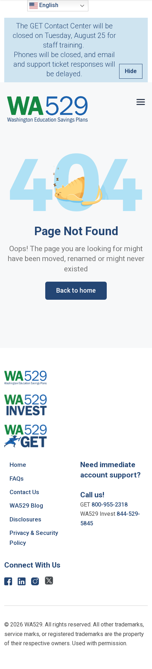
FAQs (17, 478)
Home (18, 464)
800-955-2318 (110, 504)
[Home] (47, 109)
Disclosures (25, 519)
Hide (131, 71)
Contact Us (24, 492)
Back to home (76, 290)
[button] (140, 100)
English (48, 5)
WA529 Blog (26, 505)
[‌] (8, 582)
